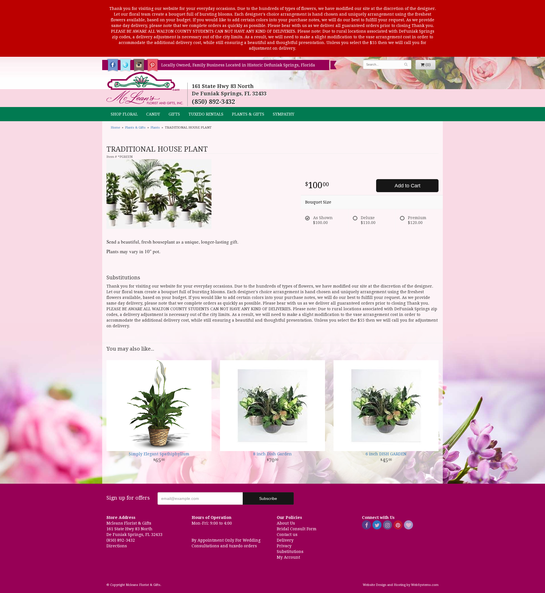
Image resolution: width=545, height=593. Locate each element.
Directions (116, 546)
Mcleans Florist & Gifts (144, 88)
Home (115, 127)
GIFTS (174, 114)
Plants (155, 127)
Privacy (284, 546)
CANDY (153, 114)
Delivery (285, 540)
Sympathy (283, 114)
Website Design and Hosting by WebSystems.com (401, 585)
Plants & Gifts (248, 114)
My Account (288, 557)
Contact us (287, 534)
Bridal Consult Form (296, 529)
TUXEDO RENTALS (205, 114)
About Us (286, 523)
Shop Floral (124, 114)
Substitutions (290, 551)
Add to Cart (407, 185)
